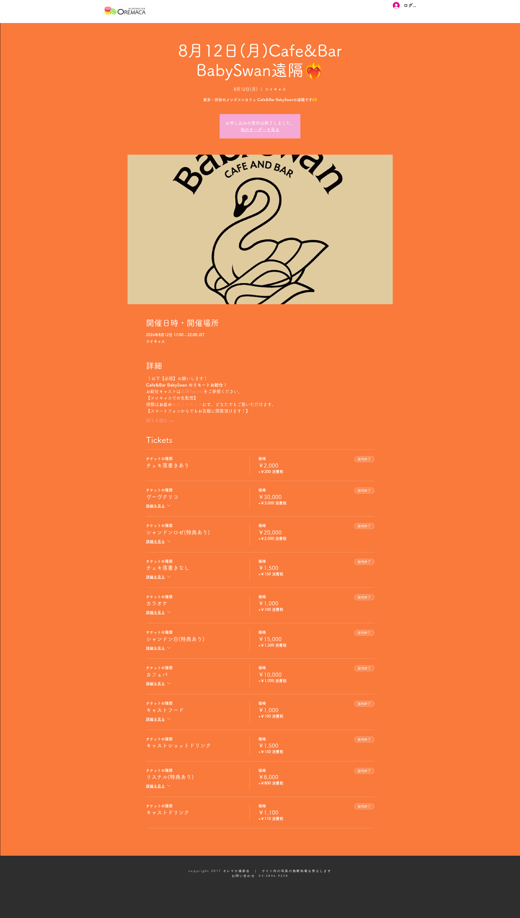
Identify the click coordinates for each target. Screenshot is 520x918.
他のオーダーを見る (260, 129)
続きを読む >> (160, 420)
